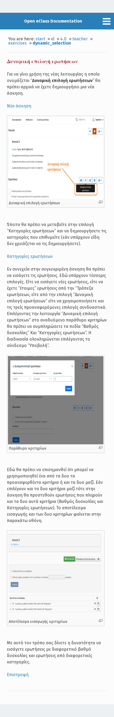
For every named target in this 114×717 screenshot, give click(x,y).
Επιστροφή (18, 674)
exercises (17, 43)
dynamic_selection (52, 43)
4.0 (63, 38)
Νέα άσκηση (19, 105)
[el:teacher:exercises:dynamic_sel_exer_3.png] (55, 616)
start (40, 38)
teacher (80, 38)
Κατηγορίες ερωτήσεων (30, 256)
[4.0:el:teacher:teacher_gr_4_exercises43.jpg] (55, 197)
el (52, 38)
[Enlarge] (101, 202)
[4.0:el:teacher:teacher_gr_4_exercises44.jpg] (55, 443)
